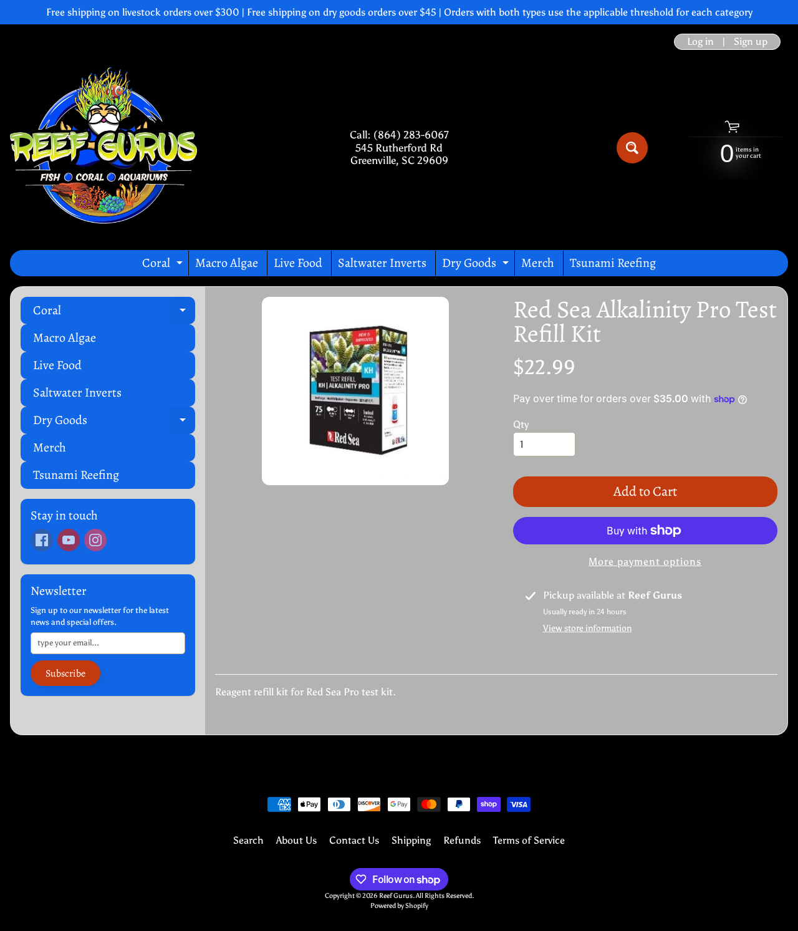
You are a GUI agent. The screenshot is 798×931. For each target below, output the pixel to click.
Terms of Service (529, 840)
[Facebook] (42, 540)
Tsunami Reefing (613, 262)
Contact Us (354, 840)
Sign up (750, 42)
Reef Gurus (396, 895)
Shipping (411, 840)
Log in (700, 42)
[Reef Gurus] (103, 147)
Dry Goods (477, 265)
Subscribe (65, 673)
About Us (296, 840)
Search (248, 840)
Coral (164, 265)
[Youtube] (68, 540)
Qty (521, 424)
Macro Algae (226, 262)
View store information (587, 628)
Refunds (462, 840)
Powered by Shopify (399, 905)
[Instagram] (95, 540)
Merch (537, 262)
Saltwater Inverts (382, 262)
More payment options (645, 561)
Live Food (298, 262)
